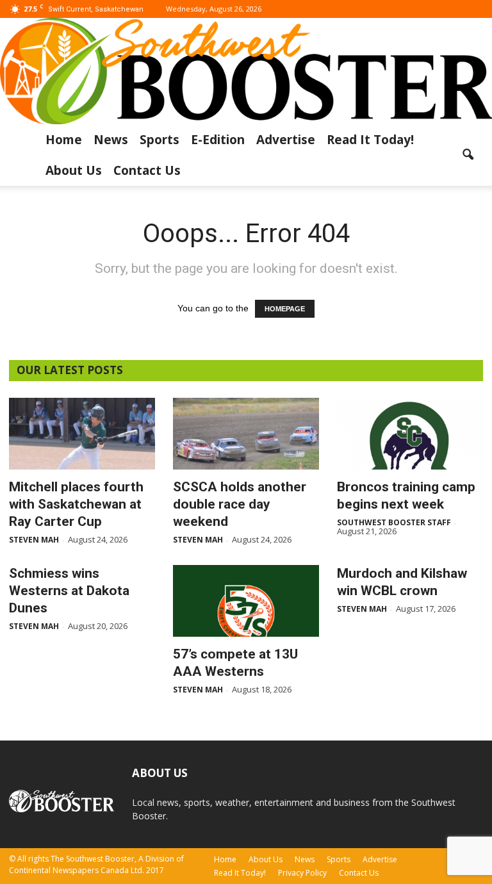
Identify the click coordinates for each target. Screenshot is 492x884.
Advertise (285, 139)
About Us (73, 170)
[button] (467, 155)
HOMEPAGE (285, 309)
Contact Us (147, 170)
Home (63, 139)
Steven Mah (34, 539)
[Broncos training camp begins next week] (410, 434)
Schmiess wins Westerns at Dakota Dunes (69, 591)
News (111, 139)
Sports (159, 139)
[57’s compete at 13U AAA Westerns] (246, 601)
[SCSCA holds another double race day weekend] (246, 434)
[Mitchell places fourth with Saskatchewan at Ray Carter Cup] (82, 434)
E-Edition (218, 139)
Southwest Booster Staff (394, 522)
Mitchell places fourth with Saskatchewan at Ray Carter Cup (76, 504)
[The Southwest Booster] (246, 71)
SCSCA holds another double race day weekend (239, 504)
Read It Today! (370, 139)
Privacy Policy (302, 872)
